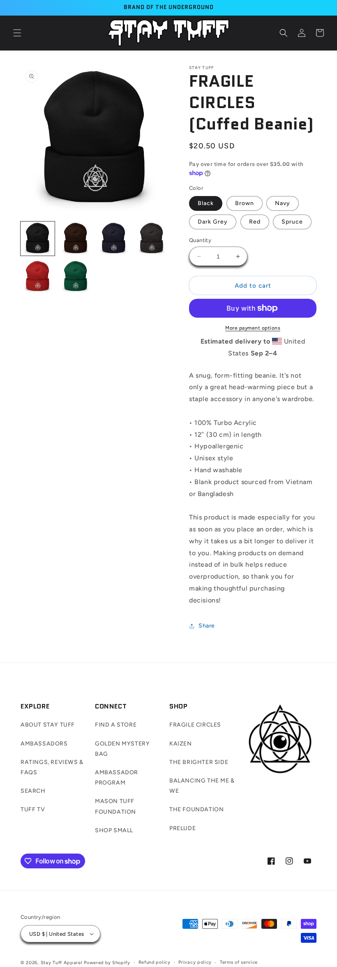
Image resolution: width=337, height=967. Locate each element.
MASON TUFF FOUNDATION (115, 806)
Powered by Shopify (107, 962)
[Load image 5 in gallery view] (38, 277)
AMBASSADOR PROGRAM (116, 777)
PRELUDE (182, 828)
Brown (244, 203)
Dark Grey (213, 221)
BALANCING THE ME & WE (202, 785)
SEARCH (33, 790)
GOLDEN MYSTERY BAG (122, 748)
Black (206, 203)
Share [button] (207, 625)
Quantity (200, 240)
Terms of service (239, 962)
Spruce (292, 221)
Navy (282, 203)
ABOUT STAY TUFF (48, 724)
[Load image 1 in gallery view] (38, 239)
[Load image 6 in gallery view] (76, 277)
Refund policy (154, 962)
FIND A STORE (115, 724)
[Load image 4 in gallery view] (152, 239)
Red (255, 221)
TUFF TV (33, 809)
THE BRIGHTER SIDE (198, 762)
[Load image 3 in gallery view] (114, 239)
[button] (17, 33)
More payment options (252, 328)
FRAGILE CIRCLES (195, 724)
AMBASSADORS (44, 743)
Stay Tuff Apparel (62, 962)
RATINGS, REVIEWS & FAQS (52, 767)
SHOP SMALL (114, 830)
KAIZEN (180, 743)
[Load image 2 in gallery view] (76, 239)
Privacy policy (195, 962)
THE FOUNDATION (196, 809)
